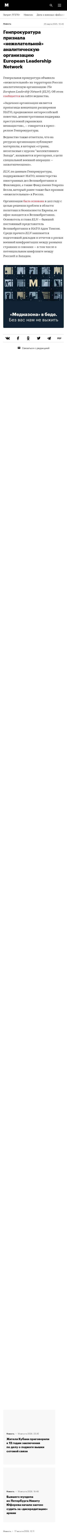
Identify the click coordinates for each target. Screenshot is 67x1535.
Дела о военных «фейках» (51, 14)
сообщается (11, 96)
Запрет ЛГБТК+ (11, 14)
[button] (59, 5)
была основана (33, 201)
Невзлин (28, 14)
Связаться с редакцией (35, 348)
